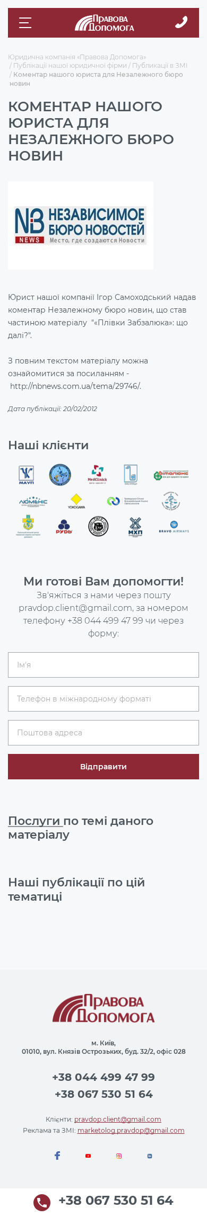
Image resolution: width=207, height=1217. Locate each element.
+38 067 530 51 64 (104, 1094)
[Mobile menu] (26, 22)
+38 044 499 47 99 (105, 621)
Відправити (103, 766)
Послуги (35, 821)
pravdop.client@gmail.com (117, 1119)
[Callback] (181, 22)
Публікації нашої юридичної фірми (70, 65)
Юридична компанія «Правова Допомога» (77, 57)
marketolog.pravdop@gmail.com (131, 1130)
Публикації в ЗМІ (160, 65)
